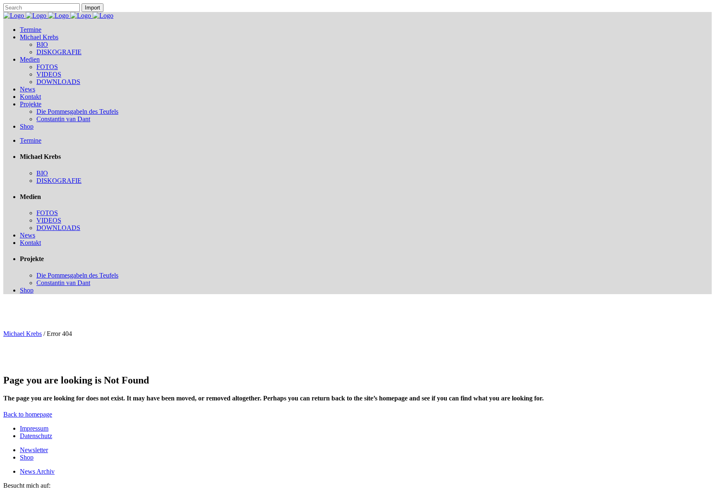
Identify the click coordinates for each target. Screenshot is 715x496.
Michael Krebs (22, 333)
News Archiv (37, 471)
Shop (27, 457)
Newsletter (34, 449)
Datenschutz (36, 435)
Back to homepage (27, 414)
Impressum (34, 428)
